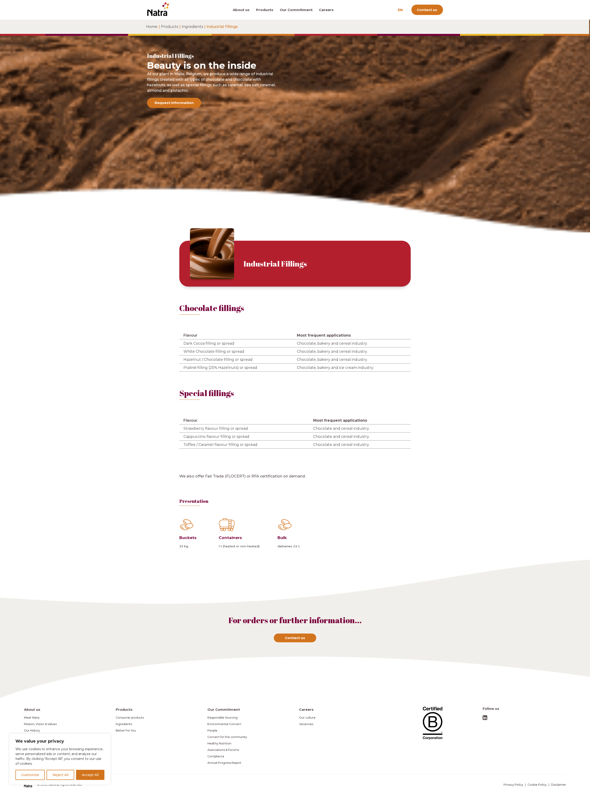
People (212, 730)
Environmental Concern (224, 724)
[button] (485, 719)
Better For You (126, 730)
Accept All (90, 775)
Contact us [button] (295, 638)
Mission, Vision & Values (40, 724)
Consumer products (130, 717)
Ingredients (192, 26)
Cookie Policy (537, 784)
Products (264, 10)
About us (241, 10)
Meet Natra (31, 717)
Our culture (307, 717)
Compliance (215, 756)
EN (400, 10)
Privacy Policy (513, 784)
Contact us (427, 10)
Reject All (60, 775)
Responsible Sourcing (222, 717)
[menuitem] (243, 10)
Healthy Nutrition (219, 743)
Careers (326, 10)
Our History (32, 730)
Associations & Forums (223, 750)
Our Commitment (296, 10)
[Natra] (158, 9)
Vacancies (306, 724)
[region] (60, 759)
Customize (30, 775)
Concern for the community (227, 737)
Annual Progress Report (224, 762)
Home (151, 26)
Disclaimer (558, 784)
